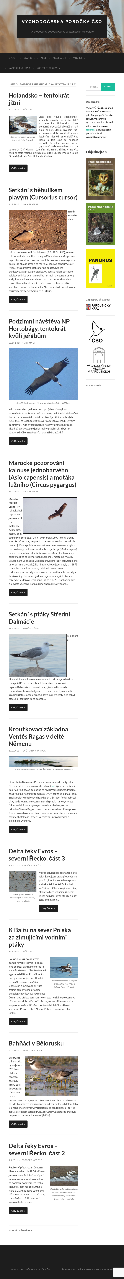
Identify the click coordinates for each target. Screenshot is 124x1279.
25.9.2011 (14, 628)
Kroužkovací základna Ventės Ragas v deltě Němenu (38, 736)
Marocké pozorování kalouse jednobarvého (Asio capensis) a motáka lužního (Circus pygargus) (42, 473)
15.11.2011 (15, 343)
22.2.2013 (14, 109)
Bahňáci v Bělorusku (36, 1043)
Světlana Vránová (34, 751)
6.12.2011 (14, 204)
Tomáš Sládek (31, 628)
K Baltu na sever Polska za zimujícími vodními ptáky (40, 937)
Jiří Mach (28, 109)
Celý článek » (18, 168)
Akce (44, 58)
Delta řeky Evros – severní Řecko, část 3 (37, 854)
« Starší (20, 1230)
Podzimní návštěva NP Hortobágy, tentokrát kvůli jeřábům (39, 328)
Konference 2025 (47, 68)
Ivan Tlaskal (30, 204)
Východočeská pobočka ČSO (62, 21)
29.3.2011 (14, 951)
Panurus (78, 58)
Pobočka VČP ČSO (32, 865)
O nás (12, 58)
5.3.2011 (13, 1160)
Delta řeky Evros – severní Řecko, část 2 (37, 1149)
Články (28, 58)
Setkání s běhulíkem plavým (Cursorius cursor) (43, 193)
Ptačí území (60, 58)
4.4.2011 (13, 865)
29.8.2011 (14, 751)
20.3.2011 (14, 1050)
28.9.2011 (14, 491)
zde (54, 786)
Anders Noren (92, 1269)
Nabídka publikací (20, 68)
